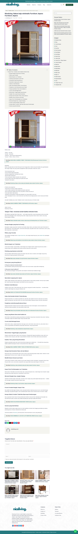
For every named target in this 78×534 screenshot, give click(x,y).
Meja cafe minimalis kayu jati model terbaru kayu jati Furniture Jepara (61, 23)
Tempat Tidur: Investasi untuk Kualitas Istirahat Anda (18, 71)
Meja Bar (57, 64)
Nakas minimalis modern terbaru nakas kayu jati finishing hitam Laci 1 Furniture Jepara (29, 220)
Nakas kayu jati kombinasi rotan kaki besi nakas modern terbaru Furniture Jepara (28, 240)
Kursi (56, 46)
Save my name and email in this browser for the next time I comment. (20, 459)
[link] (6, 423)
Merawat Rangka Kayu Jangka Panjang (17, 100)
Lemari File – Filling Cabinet (60, 60)
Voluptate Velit (58, 84)
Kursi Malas (57, 54)
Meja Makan (57, 68)
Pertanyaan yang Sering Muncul (15, 80)
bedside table (42, 235)
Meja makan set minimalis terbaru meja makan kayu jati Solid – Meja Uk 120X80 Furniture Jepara (62, 27)
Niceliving (15, 412)
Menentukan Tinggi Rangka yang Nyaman (17, 92)
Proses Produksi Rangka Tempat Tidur (17, 102)
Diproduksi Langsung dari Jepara (16, 82)
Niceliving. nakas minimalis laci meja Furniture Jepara (22, 328)
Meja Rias (57, 70)
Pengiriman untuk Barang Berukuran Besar (18, 87)
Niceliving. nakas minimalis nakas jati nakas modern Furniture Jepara (25, 365)
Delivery (56, 509)
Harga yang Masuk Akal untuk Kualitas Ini (17, 88)
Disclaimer (43, 513)
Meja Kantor (57, 66)
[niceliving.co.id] (8, 431)
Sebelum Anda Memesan (14, 83)
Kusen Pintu (57, 56)
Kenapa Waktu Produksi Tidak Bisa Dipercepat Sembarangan (21, 104)
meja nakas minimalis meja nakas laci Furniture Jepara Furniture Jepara (26, 274)
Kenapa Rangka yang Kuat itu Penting (16, 73)
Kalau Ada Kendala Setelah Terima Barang (17, 85)
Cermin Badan (58, 44)
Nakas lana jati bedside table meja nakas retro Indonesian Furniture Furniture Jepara (28, 310)
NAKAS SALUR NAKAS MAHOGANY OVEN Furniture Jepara (23, 401)
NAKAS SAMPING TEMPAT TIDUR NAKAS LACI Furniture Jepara (24, 203)
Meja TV (57, 74)
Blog (44, 4)
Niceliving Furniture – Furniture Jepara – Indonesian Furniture (38, 532)
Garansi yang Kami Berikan (14, 106)
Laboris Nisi (57, 58)
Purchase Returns (58, 513)
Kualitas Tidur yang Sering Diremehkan (17, 94)
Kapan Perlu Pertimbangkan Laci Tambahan (18, 99)
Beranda (28, 4)
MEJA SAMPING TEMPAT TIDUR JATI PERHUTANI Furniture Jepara (25, 347)
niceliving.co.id (14, 429)
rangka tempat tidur (22, 235)
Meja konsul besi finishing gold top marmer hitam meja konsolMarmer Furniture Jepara (62, 33)
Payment (56, 511)
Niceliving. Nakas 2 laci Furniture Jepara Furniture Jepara (23, 383)
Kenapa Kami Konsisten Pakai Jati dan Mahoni (18, 95)
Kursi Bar (57, 48)
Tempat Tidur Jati (58, 82)
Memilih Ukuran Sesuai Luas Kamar (16, 97)
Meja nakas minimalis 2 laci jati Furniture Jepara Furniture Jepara (24, 258)
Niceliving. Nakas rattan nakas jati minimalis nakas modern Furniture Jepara (27, 183)
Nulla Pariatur (58, 76)
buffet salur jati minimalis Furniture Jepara (62, 30)
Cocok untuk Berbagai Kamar (15, 90)
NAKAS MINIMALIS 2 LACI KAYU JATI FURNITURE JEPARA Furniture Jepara (26, 415)
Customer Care (58, 515)
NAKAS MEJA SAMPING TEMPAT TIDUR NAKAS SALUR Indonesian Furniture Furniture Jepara (12, 481)
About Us (34, 4)
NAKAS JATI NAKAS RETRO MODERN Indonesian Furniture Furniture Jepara (27, 292)
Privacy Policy (43, 515)
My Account (70, 4)
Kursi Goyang (58, 50)
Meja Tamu (57, 72)
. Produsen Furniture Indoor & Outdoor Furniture (39, 1)
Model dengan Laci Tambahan (15, 76)
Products (39, 4)
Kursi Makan (57, 52)
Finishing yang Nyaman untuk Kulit (16, 78)
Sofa (56, 80)
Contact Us (49, 4)
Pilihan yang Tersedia (13, 75)
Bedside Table (58, 40)
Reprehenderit (58, 78)
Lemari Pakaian (58, 62)
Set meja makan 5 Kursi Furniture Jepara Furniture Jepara (62, 20)
